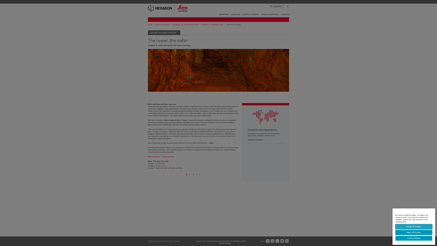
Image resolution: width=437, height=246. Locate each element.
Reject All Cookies (414, 232)
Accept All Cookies (414, 227)
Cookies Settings (413, 238)
